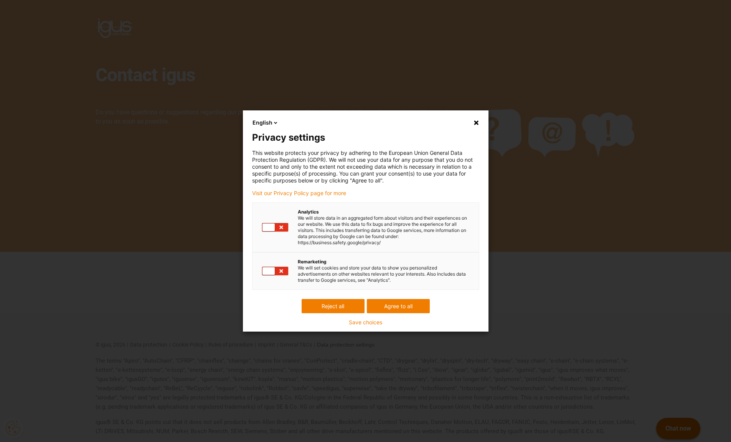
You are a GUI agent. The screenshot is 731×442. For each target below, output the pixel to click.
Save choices (365, 322)
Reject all (333, 306)
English (262, 122)
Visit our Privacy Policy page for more (299, 193)
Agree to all (398, 306)
